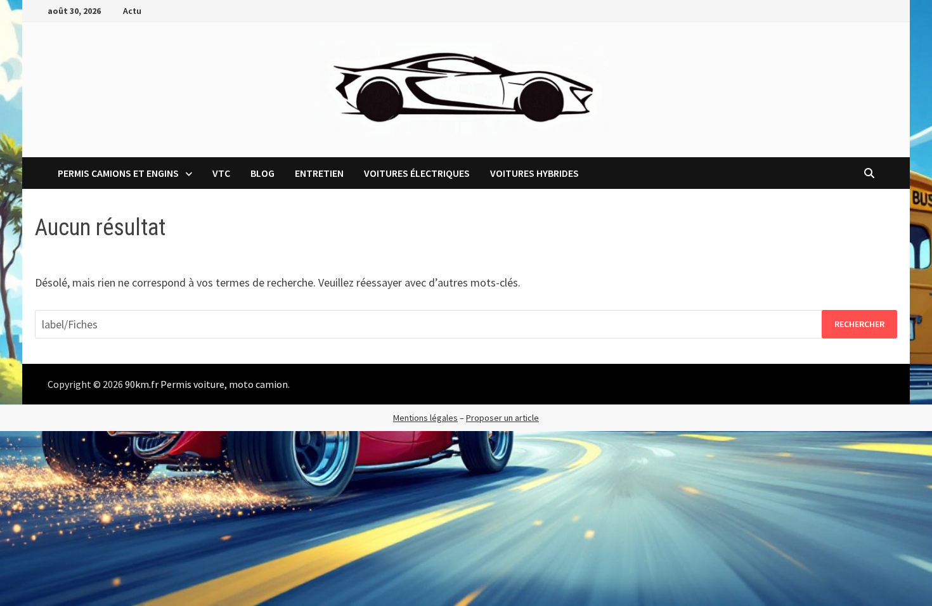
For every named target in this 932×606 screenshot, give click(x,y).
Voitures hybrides (534, 173)
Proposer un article (502, 417)
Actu (132, 10)
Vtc (221, 173)
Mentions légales (425, 417)
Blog (262, 173)
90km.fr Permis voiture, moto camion (206, 384)
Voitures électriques (417, 173)
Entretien (319, 173)
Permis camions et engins (118, 173)
